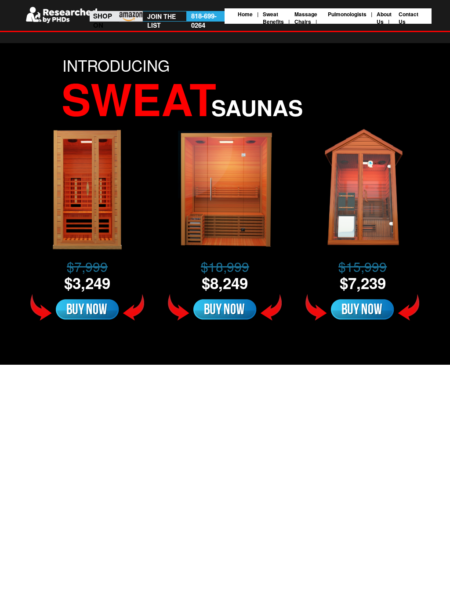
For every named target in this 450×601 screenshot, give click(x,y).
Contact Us (408, 18)
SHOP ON (102, 20)
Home (245, 14)
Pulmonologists (347, 14)
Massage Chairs (305, 18)
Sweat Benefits (273, 18)
